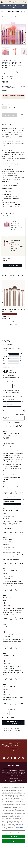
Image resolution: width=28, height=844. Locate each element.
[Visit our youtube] (15, 758)
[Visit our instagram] (11, 758)
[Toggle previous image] (1, 32)
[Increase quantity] (14, 107)
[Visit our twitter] (8, 758)
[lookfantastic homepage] (13, 11)
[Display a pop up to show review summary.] (14, 316)
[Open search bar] (4, 11)
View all (23, 86)
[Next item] (24, 302)
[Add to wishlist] (22, 115)
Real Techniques (17, 16)
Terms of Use (5, 828)
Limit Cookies (13, 836)
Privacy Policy (18, 827)
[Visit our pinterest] (23, 758)
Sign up (13, 750)
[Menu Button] (1, 11)
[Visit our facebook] (4, 758)
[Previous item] (3, 302)
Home (3, 16)
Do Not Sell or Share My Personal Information (13, 781)
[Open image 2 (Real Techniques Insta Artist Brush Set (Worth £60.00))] (15, 51)
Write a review (6, 78)
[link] (21, 11)
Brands (9, 16)
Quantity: (5, 104)
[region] (13, 813)
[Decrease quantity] (4, 107)
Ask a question (15, 78)
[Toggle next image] (25, 32)
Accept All (13, 841)
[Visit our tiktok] (19, 758)
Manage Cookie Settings (13, 832)
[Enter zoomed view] (24, 42)
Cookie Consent (13, 778)
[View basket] (24, 11)
